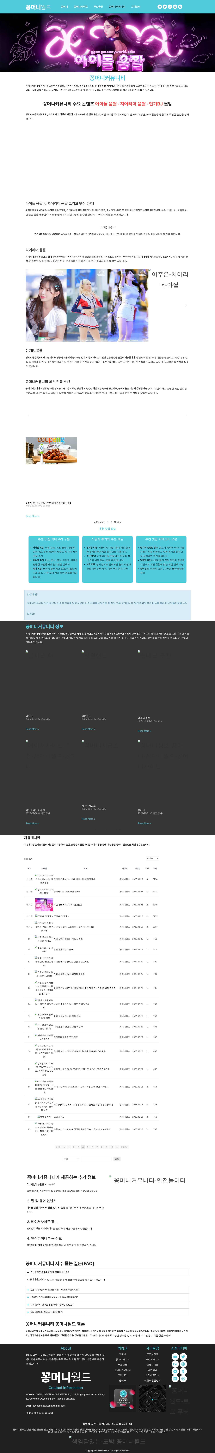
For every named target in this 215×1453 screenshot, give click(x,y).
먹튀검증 (152, 1370)
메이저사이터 (173, 1331)
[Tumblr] (183, 1371)
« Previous (99, 522)
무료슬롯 (98, 6)
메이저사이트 (74, 90)
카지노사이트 (153, 1359)
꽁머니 (64, 6)
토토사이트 (152, 1354)
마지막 (124, 1147)
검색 (117, 1159)
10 (112, 1147)
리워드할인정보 (152, 1380)
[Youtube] (160, 7)
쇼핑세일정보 (153, 1375)
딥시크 (29, 716)
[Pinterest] (175, 7)
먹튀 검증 (154, 1331)
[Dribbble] (183, 1378)
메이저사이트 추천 (35, 810)
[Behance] (170, 7)
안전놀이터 (117, 90)
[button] (29, 305)
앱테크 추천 (144, 718)
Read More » (32, 516)
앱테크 (122, 1380)
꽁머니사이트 (81, 6)
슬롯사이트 (152, 1364)
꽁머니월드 (31, 1331)
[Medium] (175, 1378)
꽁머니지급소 (89, 806)
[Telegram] (180, 7)
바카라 (35, 1191)
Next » (119, 829)
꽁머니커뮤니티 (117, 6)
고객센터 (136, 6)
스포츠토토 (45, 1191)
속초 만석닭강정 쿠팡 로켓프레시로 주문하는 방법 (49, 503)
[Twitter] (165, 7)
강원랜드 (86, 716)
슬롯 (29, 1191)
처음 (58, 1147)
